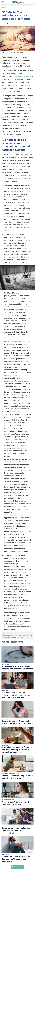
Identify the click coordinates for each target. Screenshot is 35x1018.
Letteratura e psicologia (10, 773)
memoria (12, 191)
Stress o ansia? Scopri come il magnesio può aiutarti (15, 803)
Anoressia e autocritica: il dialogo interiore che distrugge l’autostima (17, 667)
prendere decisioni (11, 375)
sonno (20, 76)
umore (4, 116)
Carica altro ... (17, 867)
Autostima (5, 664)
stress (14, 569)
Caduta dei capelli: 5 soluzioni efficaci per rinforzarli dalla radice (17, 722)
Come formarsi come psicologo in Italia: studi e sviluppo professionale (16, 830)
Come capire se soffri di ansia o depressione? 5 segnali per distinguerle (15, 859)
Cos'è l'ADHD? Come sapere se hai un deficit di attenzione (17, 777)
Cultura (3, 7)
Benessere (4, 690)
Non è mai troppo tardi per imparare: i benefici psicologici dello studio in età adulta (15, 694)
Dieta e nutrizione (7, 800)
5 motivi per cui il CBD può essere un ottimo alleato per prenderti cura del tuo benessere (16, 749)
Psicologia (5, 826)
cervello (16, 493)
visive (26, 310)
